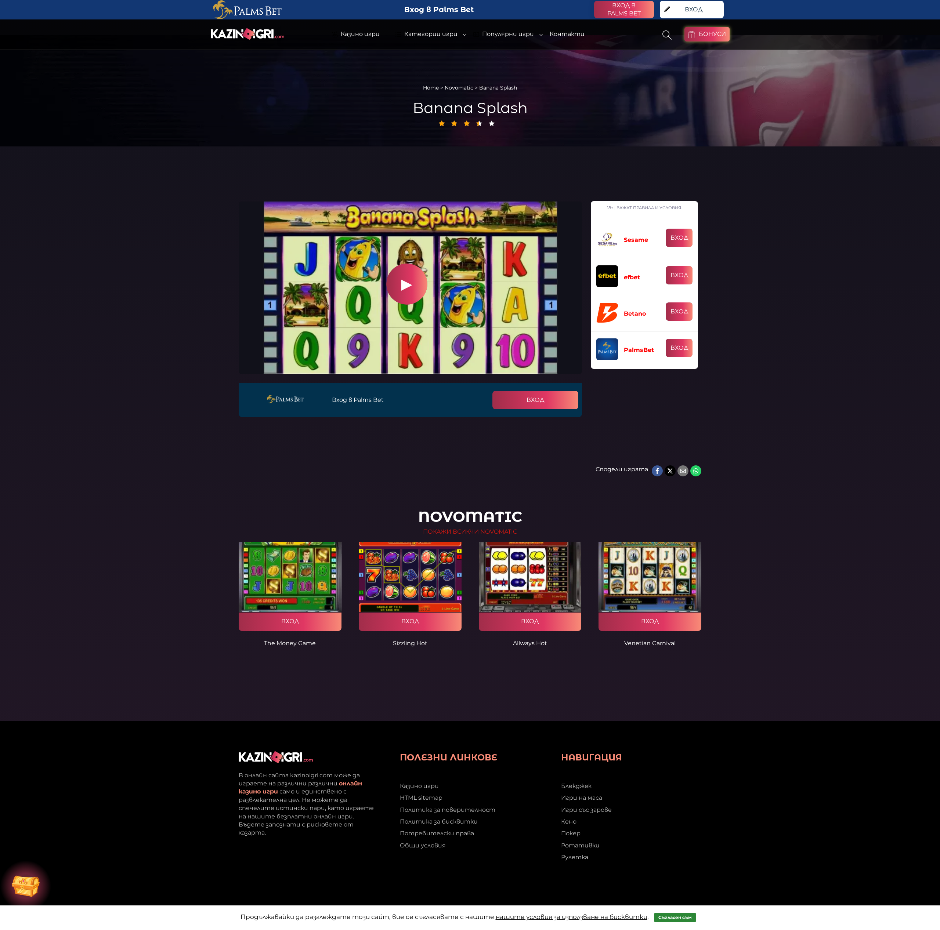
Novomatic (459, 87)
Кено (568, 821)
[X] (670, 470)
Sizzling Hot (410, 643)
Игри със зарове (586, 809)
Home (431, 87)
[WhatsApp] (695, 470)
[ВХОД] (290, 577)
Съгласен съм (675, 917)
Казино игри (419, 785)
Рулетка (574, 857)
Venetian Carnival (650, 643)
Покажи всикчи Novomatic (470, 531)
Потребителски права (437, 833)
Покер (571, 833)
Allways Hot (530, 643)
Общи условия (423, 845)
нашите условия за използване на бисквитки (571, 916)
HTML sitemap (421, 797)
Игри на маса (581, 797)
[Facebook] (657, 470)
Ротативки (580, 845)
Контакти (567, 33)
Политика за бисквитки (439, 821)
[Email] (682, 470)
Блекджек (576, 785)
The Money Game (290, 643)
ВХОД (535, 399)
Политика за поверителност (447, 809)
